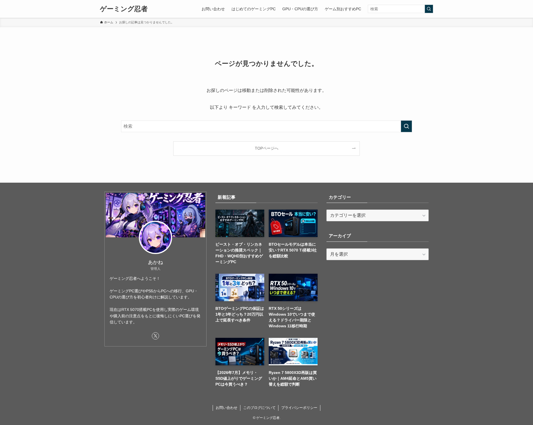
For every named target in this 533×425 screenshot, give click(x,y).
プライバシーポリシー (299, 408)
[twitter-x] (155, 336)
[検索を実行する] (429, 9)
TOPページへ (266, 148)
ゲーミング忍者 (124, 9)
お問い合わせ (226, 408)
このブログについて (259, 408)
